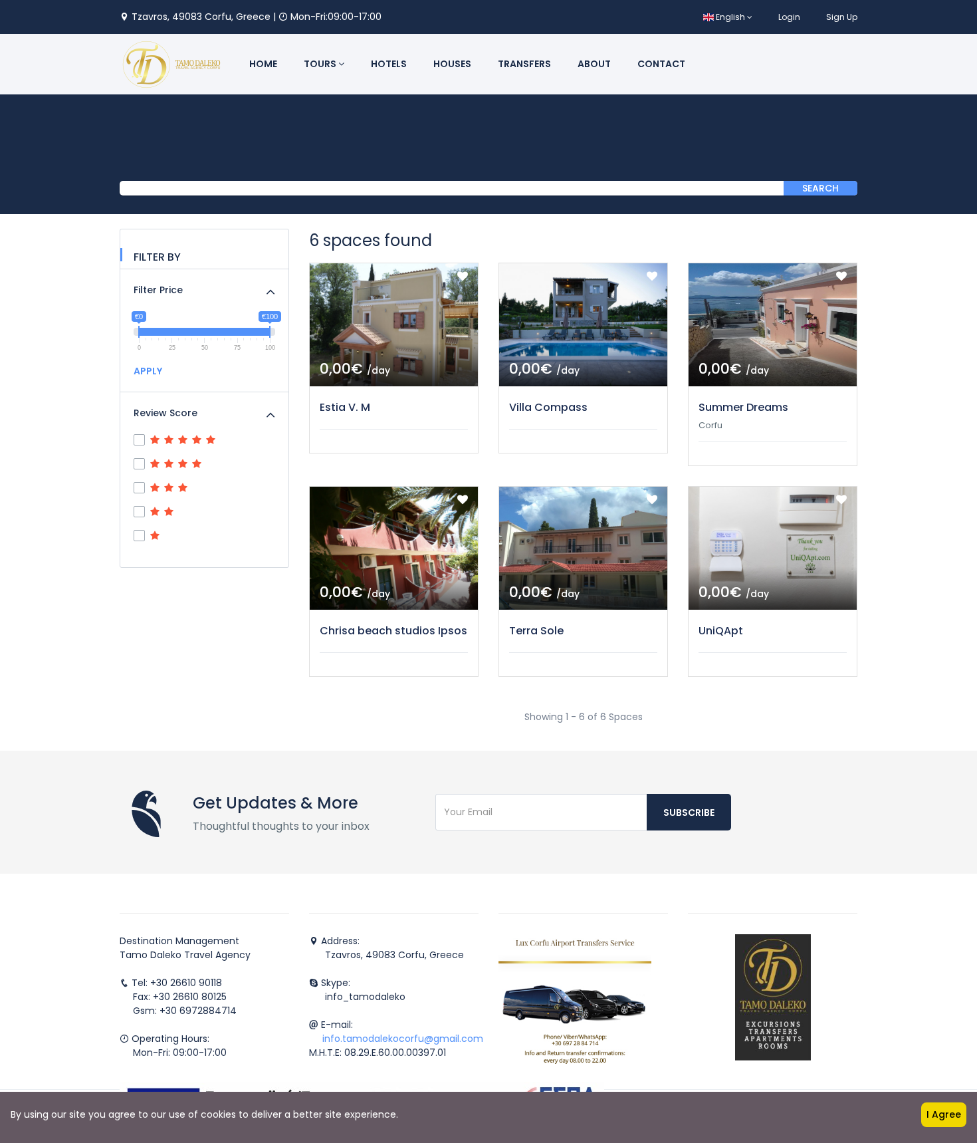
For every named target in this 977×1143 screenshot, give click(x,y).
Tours (321, 63)
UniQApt (721, 630)
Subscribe (688, 812)
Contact (661, 63)
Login (789, 17)
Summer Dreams (743, 407)
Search (820, 188)
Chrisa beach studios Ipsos (393, 630)
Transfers (524, 63)
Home (263, 63)
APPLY (148, 371)
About (594, 63)
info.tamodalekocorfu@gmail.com (402, 1038)
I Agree (943, 1114)
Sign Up (841, 17)
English (730, 17)
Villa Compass (548, 407)
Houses (452, 63)
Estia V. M (345, 407)
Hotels (389, 63)
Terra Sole (536, 630)
